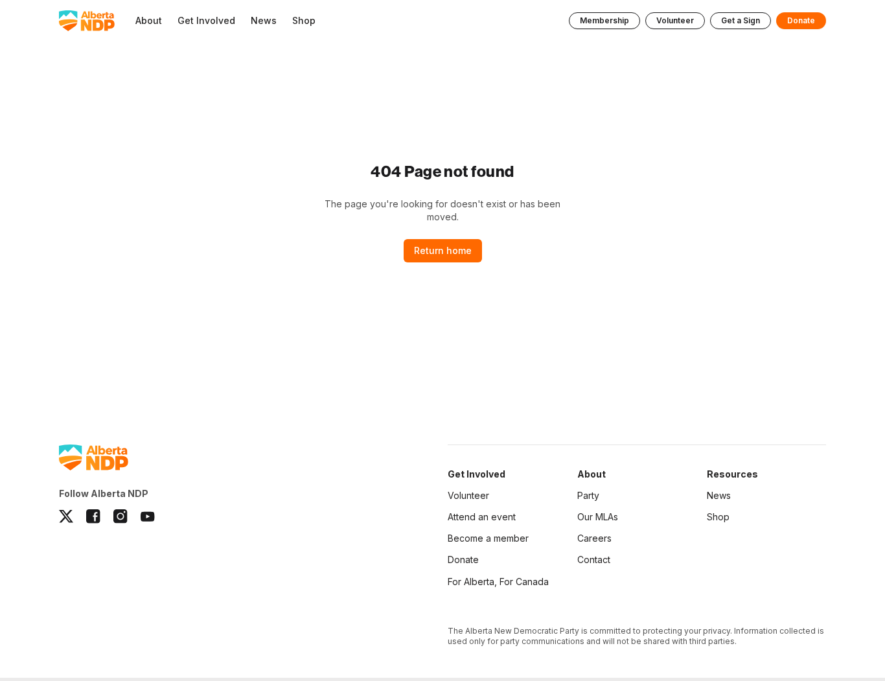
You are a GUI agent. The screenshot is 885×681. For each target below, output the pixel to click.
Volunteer (675, 20)
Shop (718, 516)
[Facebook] (93, 516)
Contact (593, 559)
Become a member (488, 538)
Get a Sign (740, 20)
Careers (594, 538)
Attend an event (482, 516)
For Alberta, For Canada (498, 581)
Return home (443, 250)
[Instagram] (120, 516)
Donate (801, 20)
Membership (604, 20)
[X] (66, 516)
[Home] (87, 20)
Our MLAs (597, 516)
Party (588, 495)
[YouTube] (148, 516)
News (719, 495)
